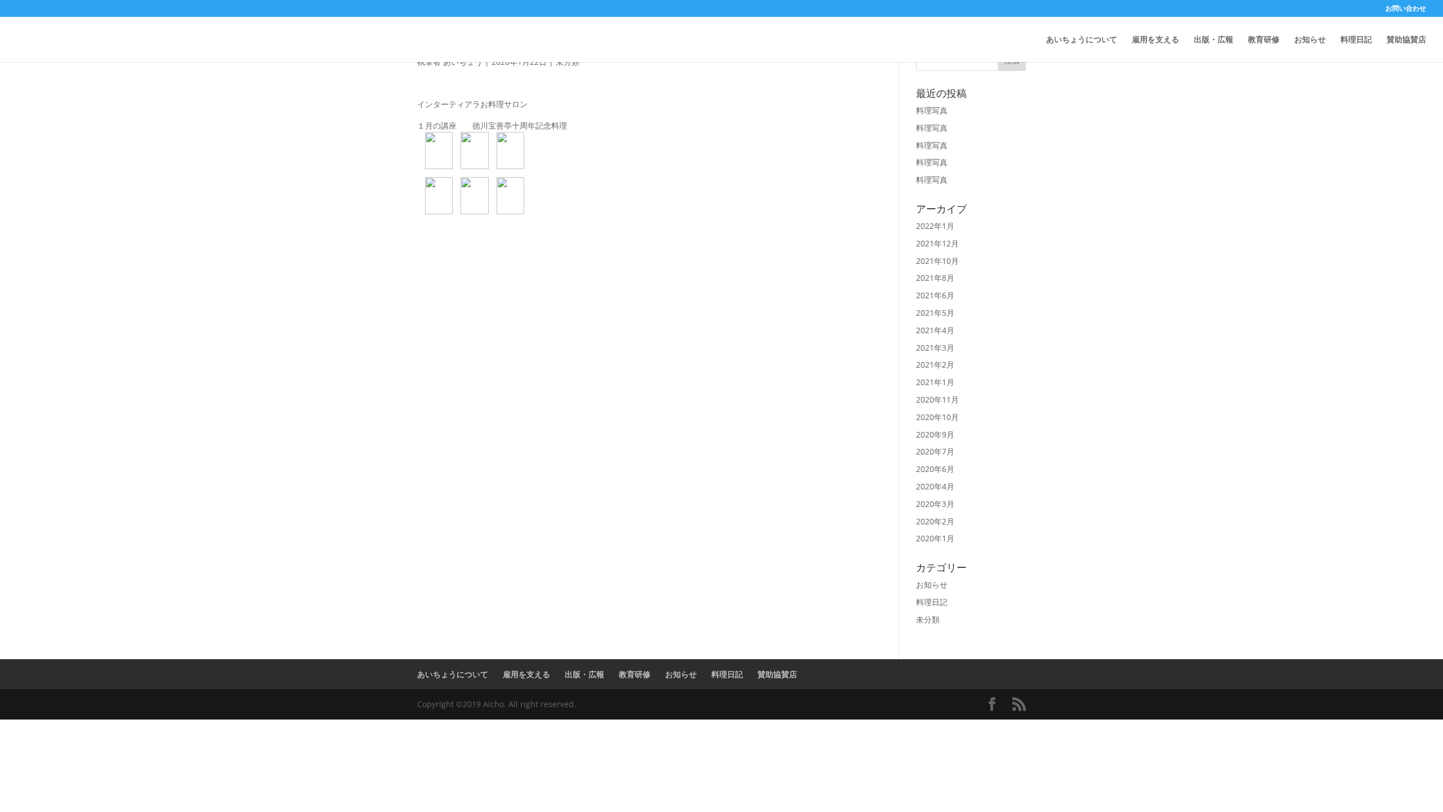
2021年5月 (935, 312)
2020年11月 (937, 399)
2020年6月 (935, 469)
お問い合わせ (1406, 9)
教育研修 (1264, 40)
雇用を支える (1155, 40)
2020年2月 (935, 521)
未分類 (928, 619)
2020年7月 (935, 451)
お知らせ (1310, 40)
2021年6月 (935, 295)
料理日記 (1356, 40)
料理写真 (932, 110)
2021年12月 (937, 243)
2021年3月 (935, 347)
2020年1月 (935, 538)
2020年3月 (935, 503)
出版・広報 (1213, 40)
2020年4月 (935, 486)
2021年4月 (935, 330)
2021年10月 (937, 260)
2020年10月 (937, 417)
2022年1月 (935, 225)
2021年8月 (935, 277)
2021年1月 (935, 382)
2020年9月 (935, 434)
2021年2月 (935, 364)
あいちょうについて (1081, 40)
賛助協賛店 (1406, 40)
